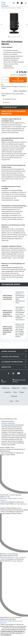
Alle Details (13, 557)
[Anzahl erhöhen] (6, 80)
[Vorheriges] (1, 24)
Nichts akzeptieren (19, 631)
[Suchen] (14, 3)
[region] (14, 24)
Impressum (4, 423)
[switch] (14, 454)
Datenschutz (11, 423)
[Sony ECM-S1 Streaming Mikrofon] (14, 23)
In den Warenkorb (18, 81)
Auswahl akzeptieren (6, 631)
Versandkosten (23, 74)
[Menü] (25, 3)
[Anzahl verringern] (2, 80)
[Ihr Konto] (17, 3)
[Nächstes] (26, 24)
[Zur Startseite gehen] (4, 4)
